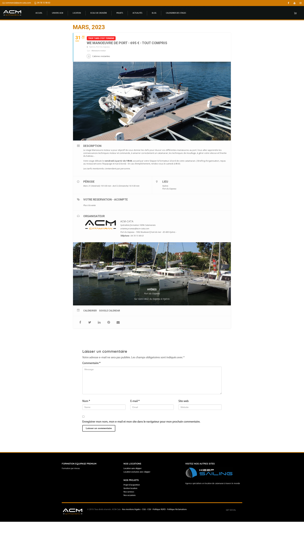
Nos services (129, 492)
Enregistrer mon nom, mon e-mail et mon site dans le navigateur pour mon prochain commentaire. (141, 421)
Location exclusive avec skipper (137, 472)
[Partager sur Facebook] (80, 322)
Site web (183, 401)
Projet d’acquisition (132, 485)
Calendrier (90, 310)
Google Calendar (109, 310)
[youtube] (294, 3)
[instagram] (300, 3)
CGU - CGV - (147, 509)
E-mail (134, 401)
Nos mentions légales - (132, 509)
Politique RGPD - (160, 509)
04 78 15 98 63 (43, 3)
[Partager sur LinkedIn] (99, 322)
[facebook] (288, 3)
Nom (86, 401)
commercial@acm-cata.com (18, 3)
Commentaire (91, 363)
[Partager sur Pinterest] (109, 322)
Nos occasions (130, 495)
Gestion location (130, 488)
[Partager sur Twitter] (90, 322)
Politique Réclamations (177, 509)
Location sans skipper (133, 468)
